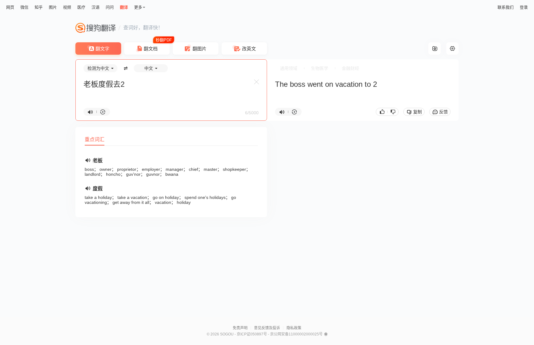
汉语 (95, 7)
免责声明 (240, 328)
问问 (110, 7)
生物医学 (319, 68)
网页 (10, 7)
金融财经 (350, 68)
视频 (67, 7)
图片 (53, 7)
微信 (24, 7)
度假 (98, 188)
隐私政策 (293, 328)
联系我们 (506, 7)
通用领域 (288, 68)
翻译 (124, 7)
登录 (524, 7)
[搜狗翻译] (95, 28)
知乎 (39, 7)
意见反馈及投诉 (267, 328)
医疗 (81, 7)
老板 (98, 160)
